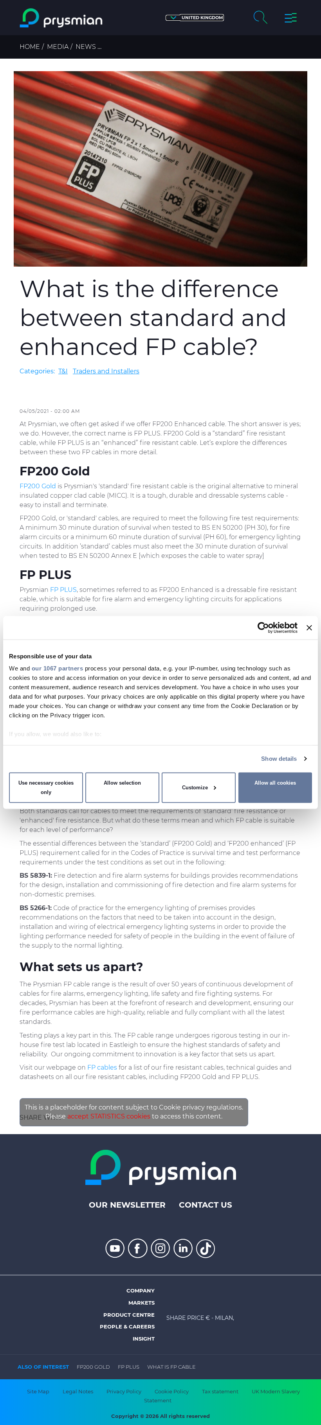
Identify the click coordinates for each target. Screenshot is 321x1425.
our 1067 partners (57, 668)
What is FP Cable (171, 1367)
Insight (144, 1338)
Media (58, 46)
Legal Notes (78, 1391)
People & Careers (127, 1326)
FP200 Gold (93, 1367)
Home (30, 46)
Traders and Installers (106, 371)
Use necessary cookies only (46, 787)
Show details (279, 758)
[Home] (61, 18)
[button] (194, 18)
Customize (195, 787)
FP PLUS (128, 1367)
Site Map (38, 1391)
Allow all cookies (275, 783)
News (86, 46)
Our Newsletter (127, 1205)
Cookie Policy (172, 1391)
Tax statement (220, 1391)
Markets (141, 1303)
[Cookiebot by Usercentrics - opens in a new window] (263, 627)
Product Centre (129, 1315)
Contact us (205, 1205)
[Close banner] (309, 627)
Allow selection (122, 783)
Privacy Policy (123, 1391)
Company (140, 1290)
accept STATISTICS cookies (108, 1116)
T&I (63, 371)
